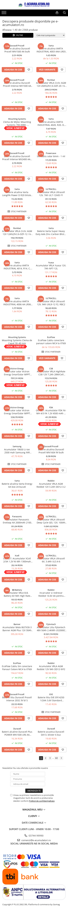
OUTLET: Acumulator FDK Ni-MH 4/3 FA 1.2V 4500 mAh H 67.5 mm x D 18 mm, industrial (51, 412)
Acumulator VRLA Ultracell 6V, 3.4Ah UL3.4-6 (51, 560)
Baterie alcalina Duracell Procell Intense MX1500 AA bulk (17, 84)
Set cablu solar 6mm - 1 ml (51, 156)
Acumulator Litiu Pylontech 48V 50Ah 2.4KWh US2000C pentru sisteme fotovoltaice (51, 629)
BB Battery (17, 589)
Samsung (17, 446)
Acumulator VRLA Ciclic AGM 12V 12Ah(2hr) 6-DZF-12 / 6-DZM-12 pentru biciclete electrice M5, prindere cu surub (17, 233)
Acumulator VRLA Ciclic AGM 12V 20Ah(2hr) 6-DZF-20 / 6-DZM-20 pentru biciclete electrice (51, 84)
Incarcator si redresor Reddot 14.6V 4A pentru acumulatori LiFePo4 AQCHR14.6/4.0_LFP (51, 594)
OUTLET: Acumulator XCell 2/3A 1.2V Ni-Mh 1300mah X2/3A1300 (17, 560)
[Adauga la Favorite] (28, 69)
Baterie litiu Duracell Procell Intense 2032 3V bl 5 (17, 699)
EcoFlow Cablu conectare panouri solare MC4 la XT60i (51, 342)
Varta (51, 45)
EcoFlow (51, 337)
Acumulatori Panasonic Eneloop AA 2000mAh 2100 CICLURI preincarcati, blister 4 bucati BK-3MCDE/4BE (17, 521)
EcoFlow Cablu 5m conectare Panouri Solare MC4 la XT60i (17, 668)
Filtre (19, 35)
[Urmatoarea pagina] (61, 758)
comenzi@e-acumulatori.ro (36, 840)
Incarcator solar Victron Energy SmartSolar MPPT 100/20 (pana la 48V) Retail (17, 412)
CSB (51, 368)
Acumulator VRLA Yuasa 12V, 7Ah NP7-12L (51, 267)
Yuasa (51, 262)
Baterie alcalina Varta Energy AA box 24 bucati (17, 485)
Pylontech (51, 624)
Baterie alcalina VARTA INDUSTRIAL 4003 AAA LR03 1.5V (51, 50)
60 (56, 757)
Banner (17, 624)
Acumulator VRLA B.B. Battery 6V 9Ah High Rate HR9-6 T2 (17, 594)
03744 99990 (35, 835)
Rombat (51, 79)
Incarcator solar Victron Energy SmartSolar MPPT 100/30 (17, 373)
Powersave (51, 153)
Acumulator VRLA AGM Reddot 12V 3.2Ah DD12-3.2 (51, 485)
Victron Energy (17, 368)
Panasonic (17, 516)
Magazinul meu (32, 809)
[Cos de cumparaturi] (57, 12)
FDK (51, 407)
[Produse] (4, 13)
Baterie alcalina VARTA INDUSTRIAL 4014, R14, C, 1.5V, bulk (17, 267)
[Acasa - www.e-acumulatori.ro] (34, 4)
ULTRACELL (51, 189)
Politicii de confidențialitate (42, 801)
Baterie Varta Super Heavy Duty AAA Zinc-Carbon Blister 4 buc (51, 233)
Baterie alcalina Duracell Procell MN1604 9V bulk (51, 451)
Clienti (33, 816)
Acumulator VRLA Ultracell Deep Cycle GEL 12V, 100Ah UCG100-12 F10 (51, 521)
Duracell (17, 728)
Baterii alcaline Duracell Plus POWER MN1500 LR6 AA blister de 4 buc (17, 733)
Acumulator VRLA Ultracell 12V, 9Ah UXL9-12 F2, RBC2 (51, 303)
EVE (51, 694)
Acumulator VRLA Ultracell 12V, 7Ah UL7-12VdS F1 (51, 194)
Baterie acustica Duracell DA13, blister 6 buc (51, 733)
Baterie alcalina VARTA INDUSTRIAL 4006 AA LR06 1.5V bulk (17, 303)
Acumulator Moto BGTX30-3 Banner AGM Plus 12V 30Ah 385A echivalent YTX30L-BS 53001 (17, 629)
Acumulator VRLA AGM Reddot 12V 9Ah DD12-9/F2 (51, 668)
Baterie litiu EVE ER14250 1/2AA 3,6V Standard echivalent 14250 (51, 699)
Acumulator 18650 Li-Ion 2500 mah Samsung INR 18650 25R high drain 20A (17, 451)
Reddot (51, 480)
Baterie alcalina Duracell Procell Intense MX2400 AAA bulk (17, 158)
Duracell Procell (17, 45)
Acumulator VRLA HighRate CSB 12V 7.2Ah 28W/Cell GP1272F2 (51, 373)
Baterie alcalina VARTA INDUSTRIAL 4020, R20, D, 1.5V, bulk (51, 123)
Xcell (17, 555)
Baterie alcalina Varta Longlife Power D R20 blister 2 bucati (17, 194)
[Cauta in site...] (64, 12)
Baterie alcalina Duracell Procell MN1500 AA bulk (17, 50)
